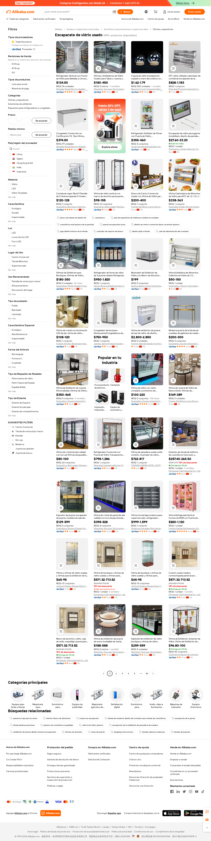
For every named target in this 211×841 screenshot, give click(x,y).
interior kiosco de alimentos (58, 718)
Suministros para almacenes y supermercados (126, 29)
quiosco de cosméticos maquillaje (58, 725)
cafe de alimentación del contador (174, 231)
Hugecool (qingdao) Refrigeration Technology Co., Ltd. (147, 528)
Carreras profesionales (17, 771)
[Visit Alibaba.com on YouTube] (196, 791)
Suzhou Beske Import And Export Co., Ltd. (147, 286)
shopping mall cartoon (123, 732)
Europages (150, 827)
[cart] (156, 12)
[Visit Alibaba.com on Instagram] (190, 791)
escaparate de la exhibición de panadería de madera (135, 725)
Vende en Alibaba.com (180, 753)
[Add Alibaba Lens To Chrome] (50, 813)
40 (147, 673)
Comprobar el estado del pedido (185, 765)
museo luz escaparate (89, 718)
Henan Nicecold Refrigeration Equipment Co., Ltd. (110, 286)
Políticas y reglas (55, 786)
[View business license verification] (133, 836)
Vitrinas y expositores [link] (163, 29)
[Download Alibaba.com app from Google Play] (194, 813)
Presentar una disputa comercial (144, 765)
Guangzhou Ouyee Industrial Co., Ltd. (185, 343)
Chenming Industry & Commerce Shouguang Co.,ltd (185, 654)
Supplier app (114, 813)
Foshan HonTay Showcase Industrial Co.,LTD (72, 343)
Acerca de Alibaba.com (18, 747)
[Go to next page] (153, 673)
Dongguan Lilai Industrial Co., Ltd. (184, 471)
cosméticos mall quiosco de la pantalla (77, 224)
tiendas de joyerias (182, 732)
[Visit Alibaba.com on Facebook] (172, 791)
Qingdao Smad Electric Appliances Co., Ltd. (72, 89)
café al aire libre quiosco (92, 725)
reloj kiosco (100, 218)
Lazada (105, 827)
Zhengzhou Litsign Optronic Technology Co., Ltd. (185, 149)
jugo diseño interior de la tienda (74, 231)
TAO (130, 827)
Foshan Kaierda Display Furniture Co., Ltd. (147, 343)
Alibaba (58, 29)
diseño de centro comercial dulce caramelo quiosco (156, 224)
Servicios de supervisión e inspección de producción (59, 778)
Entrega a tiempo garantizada (61, 765)
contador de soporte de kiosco (110, 231)
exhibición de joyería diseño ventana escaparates (34, 732)
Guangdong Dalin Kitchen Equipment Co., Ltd (185, 207)
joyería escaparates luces (114, 224)
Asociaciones (176, 780)
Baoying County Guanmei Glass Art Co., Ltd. (147, 89)
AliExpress (61, 827)
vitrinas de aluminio (73, 732)
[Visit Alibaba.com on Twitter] (184, 791)
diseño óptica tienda (141, 231)
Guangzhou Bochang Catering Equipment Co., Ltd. (72, 207)
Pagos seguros (54, 753)
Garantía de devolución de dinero (63, 759)
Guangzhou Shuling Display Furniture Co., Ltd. (72, 528)
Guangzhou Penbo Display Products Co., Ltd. (72, 286)
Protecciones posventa (58, 771)
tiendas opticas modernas (153, 732)
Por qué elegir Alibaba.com (19, 753)
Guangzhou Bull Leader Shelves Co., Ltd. (110, 207)
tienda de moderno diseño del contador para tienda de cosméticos (137, 718)
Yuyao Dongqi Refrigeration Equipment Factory (147, 146)
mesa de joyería (98, 732)
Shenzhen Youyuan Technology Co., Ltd (110, 89)
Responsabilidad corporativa (19, 765)
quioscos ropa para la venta (25, 718)
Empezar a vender (178, 759)
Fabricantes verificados (99, 753)
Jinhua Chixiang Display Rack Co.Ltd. (72, 586)
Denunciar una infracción (141, 786)
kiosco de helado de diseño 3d (73, 218)
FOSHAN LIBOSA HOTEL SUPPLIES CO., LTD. (147, 465)
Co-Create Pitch (14, 759)
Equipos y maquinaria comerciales (83, 29)
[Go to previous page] (103, 673)
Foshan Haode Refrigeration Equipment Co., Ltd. (185, 528)
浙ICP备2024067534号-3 (184, 836)
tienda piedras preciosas (24, 725)
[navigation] (29, 352)
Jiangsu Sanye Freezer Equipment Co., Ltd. (110, 343)
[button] (114, 12)
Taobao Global (118, 827)
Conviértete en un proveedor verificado (184, 772)
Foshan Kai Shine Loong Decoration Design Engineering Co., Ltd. (147, 207)
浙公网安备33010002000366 (155, 836)
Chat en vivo (135, 759)
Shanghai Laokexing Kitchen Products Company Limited (110, 465)
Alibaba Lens (20, 813)
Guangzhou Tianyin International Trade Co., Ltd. (185, 286)
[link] (207, 812)
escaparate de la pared (185, 718)
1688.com (73, 827)
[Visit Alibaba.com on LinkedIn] (178, 791)
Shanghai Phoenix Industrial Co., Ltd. (185, 89)
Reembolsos (135, 771)
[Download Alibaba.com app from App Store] (171, 813)
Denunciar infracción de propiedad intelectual (145, 778)
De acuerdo (41, 120)
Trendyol (138, 827)
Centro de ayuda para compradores (146, 753)
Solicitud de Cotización (99, 759)
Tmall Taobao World (90, 827)
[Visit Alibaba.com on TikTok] (203, 791)
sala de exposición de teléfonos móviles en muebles (136, 218)
